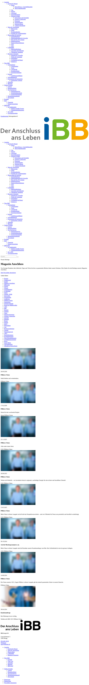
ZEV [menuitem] (12, 44)
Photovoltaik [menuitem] (11, 652)
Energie (6, 310)
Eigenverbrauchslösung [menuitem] (17, 43)
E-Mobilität (7, 291)
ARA (5, 333)
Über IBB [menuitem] (7, 63)
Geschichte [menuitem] (14, 69)
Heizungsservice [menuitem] (15, 91)
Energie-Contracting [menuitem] (20, 19)
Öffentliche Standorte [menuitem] (17, 52)
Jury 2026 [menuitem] (10, 111)
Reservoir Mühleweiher (10, 305)
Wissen (6, 288)
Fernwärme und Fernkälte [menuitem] (22, 18)
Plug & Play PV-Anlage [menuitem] (17, 39)
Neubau (6, 311)
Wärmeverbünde (8, 303)
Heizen (6, 322)
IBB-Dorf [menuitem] (10, 666)
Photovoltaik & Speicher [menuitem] (14, 35)
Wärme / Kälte (8, 294)
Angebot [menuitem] (6, 2)
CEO (5, 307)
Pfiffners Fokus (8, 300)
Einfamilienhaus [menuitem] (15, 36)
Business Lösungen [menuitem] (13, 54)
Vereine (6, 330)
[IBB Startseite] (44, 139)
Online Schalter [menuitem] (8, 85)
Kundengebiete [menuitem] (15, 71)
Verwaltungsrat (8, 344)
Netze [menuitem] (12, 30)
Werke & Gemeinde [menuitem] (16, 57)
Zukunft (6, 317)
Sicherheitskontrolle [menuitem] (16, 93)
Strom (5, 292)
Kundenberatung (8, 336)
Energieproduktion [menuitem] (16, 72)
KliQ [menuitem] (5, 101)
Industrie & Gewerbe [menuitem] (17, 55)
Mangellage (7, 325)
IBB (5, 308)
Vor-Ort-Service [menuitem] (12, 90)
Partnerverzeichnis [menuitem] (13, 104)
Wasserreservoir (8, 332)
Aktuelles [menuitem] (10, 82)
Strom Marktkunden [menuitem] (20, 8)
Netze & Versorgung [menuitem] (13, 27)
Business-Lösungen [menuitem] (13, 655)
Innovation (7, 296)
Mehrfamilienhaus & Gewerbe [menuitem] (19, 38)
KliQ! (5, 324)
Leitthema (7, 299)
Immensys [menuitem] (14, 61)
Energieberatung (8, 335)
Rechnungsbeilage (9, 328)
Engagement (7, 297)
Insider (6, 281)
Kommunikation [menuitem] (15, 32)
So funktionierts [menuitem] (12, 107)
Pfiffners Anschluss (9, 283)
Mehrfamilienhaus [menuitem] (16, 49)
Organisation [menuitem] (14, 66)
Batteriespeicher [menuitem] (15, 41)
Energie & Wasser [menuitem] (13, 3)
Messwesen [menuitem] (14, 28)
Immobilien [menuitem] (14, 58)
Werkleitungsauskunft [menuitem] (14, 96)
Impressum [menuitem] (7, 679)
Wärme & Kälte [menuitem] (15, 16)
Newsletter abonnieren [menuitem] (10, 683)
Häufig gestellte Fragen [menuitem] (17, 108)
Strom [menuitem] (12, 5)
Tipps (5, 313)
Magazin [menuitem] (10, 83)
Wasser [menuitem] (13, 11)
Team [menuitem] (12, 68)
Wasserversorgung (9, 314)
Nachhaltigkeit (8, 289)
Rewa (5, 341)
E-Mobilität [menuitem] (11, 47)
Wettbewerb (7, 280)
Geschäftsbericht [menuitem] (12, 77)
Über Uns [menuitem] (10, 661)
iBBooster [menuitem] (7, 105)
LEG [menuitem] (12, 46)
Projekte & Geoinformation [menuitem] (18, 33)
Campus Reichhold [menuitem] (20, 25)
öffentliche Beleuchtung (10, 346)
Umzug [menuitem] (10, 86)
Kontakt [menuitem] (6, 99)
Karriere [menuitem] (10, 74)
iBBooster (7, 285)
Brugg (6, 321)
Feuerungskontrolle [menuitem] (16, 94)
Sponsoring (7, 302)
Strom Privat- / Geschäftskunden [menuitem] (23, 7)
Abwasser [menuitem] (14, 13)
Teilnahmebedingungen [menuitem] (17, 110)
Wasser (6, 286)
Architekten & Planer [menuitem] (17, 60)
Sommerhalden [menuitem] (19, 22)
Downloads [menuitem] (11, 97)
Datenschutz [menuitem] (7, 681)
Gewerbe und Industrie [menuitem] (17, 50)
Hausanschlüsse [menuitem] (12, 88)
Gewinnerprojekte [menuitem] (13, 113)
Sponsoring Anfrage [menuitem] (16, 80)
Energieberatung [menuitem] (15, 14)
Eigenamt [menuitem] (17, 21)
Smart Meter (7, 343)
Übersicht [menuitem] (10, 102)
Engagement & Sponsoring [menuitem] (15, 79)
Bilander (6, 319)
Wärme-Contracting (9, 316)
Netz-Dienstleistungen (10, 338)
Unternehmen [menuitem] (11, 65)
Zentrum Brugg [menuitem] (19, 24)
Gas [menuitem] (12, 10)
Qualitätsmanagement (10, 339)
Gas (5, 327)
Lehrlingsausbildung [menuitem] (16, 75)
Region (6, 278)
